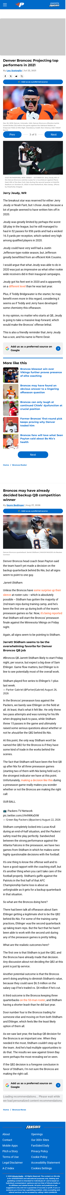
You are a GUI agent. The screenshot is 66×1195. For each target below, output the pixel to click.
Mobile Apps (10, 1145)
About (6, 1134)
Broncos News (19, 1110)
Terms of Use (10, 1157)
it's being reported (51, 613)
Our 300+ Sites (40, 1139)
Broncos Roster (19, 465)
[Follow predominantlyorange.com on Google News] (58, 348)
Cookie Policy (39, 1157)
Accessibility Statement (45, 1162)
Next (54, 134)
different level (17, 286)
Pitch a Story (10, 1151)
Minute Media (17, 1176)
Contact (7, 1139)
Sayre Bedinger (15, 505)
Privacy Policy (39, 1151)
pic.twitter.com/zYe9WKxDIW (21, 815)
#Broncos (9, 657)
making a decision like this (37, 780)
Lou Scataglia (14, 70)
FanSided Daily (40, 1145)
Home (6, 465)
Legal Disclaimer (12, 1162)
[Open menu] (5, 4)
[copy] (22, 76)
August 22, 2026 (51, 819)
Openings (37, 1134)
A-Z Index (8, 1168)
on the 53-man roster (32, 1000)
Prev (12, 134)
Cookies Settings (41, 1168)
